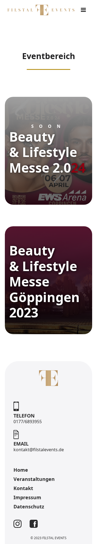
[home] (39, 10)
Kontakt (23, 488)
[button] (83, 10)
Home (20, 469)
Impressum (27, 497)
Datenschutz (28, 506)
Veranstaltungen (34, 479)
